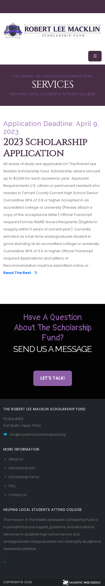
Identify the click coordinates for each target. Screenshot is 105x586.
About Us (16, 459)
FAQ (12, 486)
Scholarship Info (22, 468)
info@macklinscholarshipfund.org (38, 434)
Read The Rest (17, 272)
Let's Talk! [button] (52, 378)
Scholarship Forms (24, 477)
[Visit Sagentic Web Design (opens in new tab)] (81, 582)
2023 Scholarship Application (45, 148)
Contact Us (18, 495)
